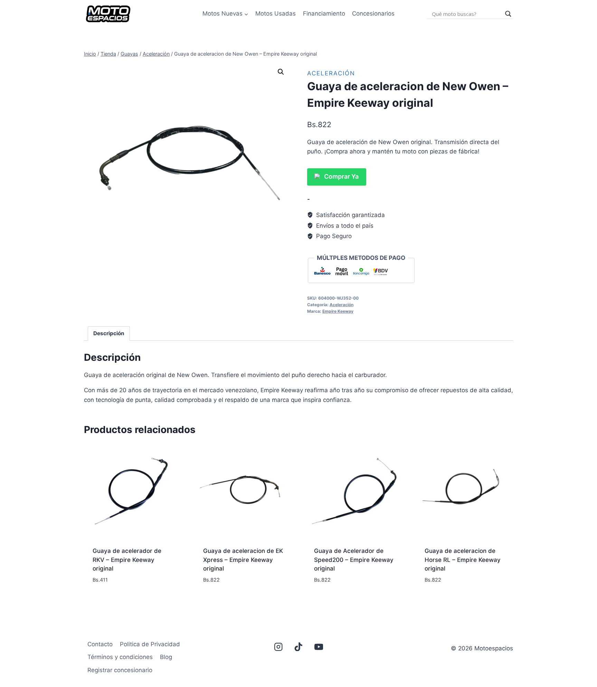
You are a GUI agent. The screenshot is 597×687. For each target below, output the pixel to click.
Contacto (100, 644)
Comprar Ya (341, 176)
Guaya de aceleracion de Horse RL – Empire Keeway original (463, 559)
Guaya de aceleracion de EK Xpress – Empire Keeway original (243, 559)
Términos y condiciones (120, 656)
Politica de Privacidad (150, 644)
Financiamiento (324, 13)
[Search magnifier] (508, 14)
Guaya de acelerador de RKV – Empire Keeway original (127, 559)
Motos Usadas (275, 13)
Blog (166, 656)
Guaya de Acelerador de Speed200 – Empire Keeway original (354, 559)
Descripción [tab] (108, 333)
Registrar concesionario (119, 670)
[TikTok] (298, 647)
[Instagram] (278, 647)
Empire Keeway (337, 311)
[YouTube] (319, 647)
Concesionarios (373, 13)
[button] (281, 72)
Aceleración (331, 73)
